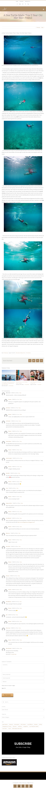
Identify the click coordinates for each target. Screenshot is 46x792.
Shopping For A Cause (6, 725)
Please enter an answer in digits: (8, 684)
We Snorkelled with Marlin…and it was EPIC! (36, 382)
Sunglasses (25, 725)
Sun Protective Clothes (33, 725)
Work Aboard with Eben (17, 727)
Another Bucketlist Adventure (7, 382)
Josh (6, 613)
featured (11, 723)
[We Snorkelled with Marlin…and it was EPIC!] (37, 375)
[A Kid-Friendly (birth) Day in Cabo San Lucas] (23, 375)
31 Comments (28, 352)
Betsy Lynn (8, 532)
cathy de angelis (9, 457)
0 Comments (12, 384)
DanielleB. (8, 472)
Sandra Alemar (8, 440)
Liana (7, 487)
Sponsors (15, 725)
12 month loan (13, 653)
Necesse (9, 398)
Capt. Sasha (8, 545)
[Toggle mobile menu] (43, 9)
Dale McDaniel (8, 600)
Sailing (21, 352)
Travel (24, 352)
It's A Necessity (5, 352)
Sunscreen (4, 727)
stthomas (20, 725)
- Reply (20, 391)
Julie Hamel (8, 406)
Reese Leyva (8, 626)
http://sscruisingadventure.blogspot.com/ (26, 521)
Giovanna (7, 574)
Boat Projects (5, 723)
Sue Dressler (8, 419)
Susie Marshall (8, 517)
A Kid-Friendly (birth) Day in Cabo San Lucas (23, 382)
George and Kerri (9, 502)
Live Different (30, 723)
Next (42, 27)
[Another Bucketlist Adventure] (9, 375)
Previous (38, 27)
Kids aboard (18, 352)
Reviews (35, 723)
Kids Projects (23, 723)
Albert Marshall (8, 647)
